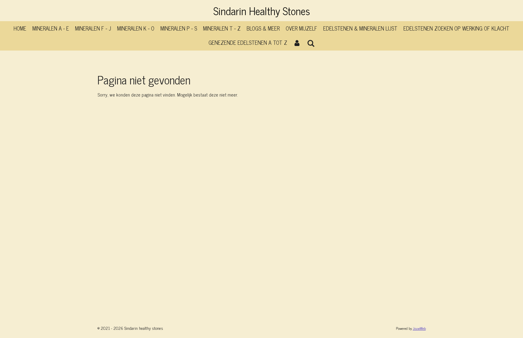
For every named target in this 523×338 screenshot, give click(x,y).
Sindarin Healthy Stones (261, 10)
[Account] (297, 42)
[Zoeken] (310, 43)
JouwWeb (419, 328)
